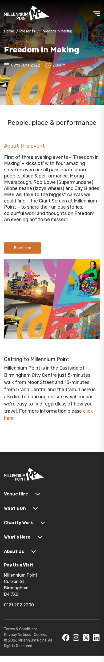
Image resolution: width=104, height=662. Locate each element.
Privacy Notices (17, 634)
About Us (14, 551)
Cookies (40, 634)
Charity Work (18, 522)
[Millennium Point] (24, 475)
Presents (27, 31)
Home (9, 31)
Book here (22, 248)
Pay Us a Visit (18, 565)
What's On (15, 508)
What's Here (17, 537)
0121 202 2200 (19, 604)
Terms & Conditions (21, 629)
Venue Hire (16, 493)
